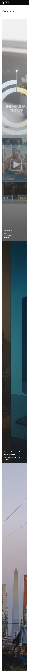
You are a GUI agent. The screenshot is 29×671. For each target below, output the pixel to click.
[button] (26, 2)
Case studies (7, 230)
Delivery (6, 454)
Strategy (13, 230)
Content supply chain (16, 452)
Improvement (12, 454)
